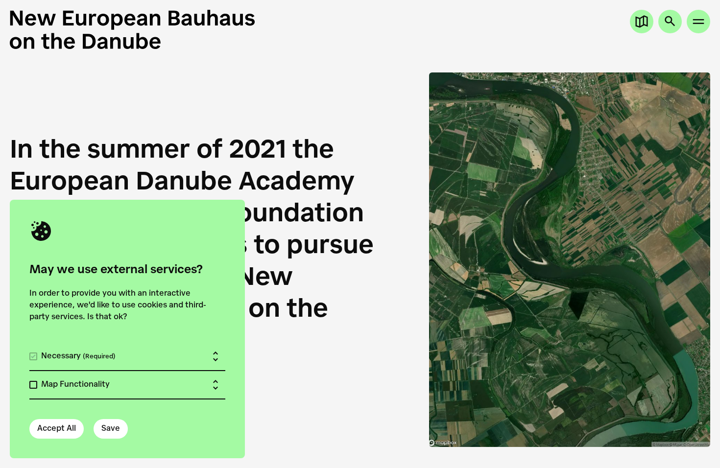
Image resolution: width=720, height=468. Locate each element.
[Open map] (641, 21)
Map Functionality (75, 385)
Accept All (56, 429)
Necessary (78, 356)
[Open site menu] (698, 21)
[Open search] (670, 21)
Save (110, 429)
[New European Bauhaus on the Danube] (185, 29)
